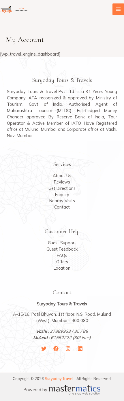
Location (62, 268)
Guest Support (62, 242)
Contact (62, 207)
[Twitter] (43, 348)
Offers (62, 261)
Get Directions (62, 188)
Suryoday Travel (59, 378)
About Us (62, 175)
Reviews (62, 182)
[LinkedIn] (80, 348)
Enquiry (62, 194)
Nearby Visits (62, 200)
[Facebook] (56, 348)
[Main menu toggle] (118, 9)
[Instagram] (68, 348)
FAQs (62, 255)
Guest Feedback (62, 249)
